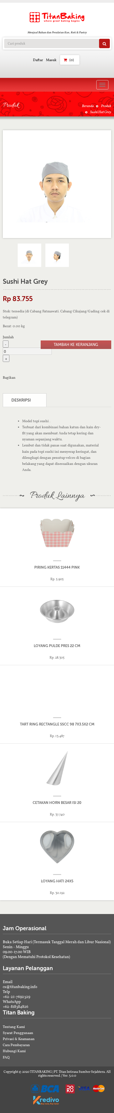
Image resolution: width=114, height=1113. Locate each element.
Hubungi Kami (14, 1051)
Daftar (38, 60)
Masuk (51, 60)
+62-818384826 (15, 1006)
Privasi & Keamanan (19, 1039)
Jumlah (8, 337)
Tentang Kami (14, 1027)
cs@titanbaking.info (20, 986)
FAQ (6, 1057)
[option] (57, 184)
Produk (106, 106)
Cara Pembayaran (16, 1045)
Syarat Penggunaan (18, 1033)
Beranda (88, 106)
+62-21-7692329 (16, 996)
